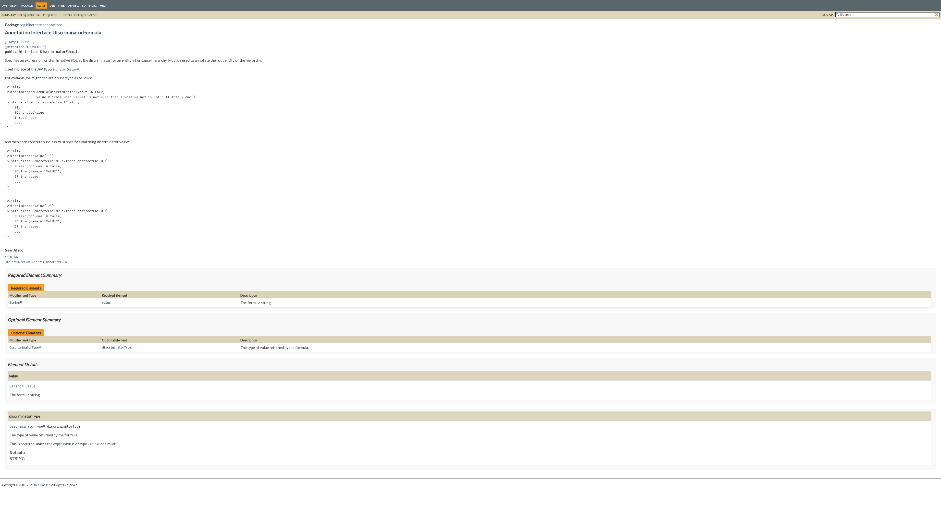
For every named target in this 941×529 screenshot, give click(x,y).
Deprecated (77, 5)
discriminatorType (116, 347)
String (15, 302)
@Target (12, 42)
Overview (9, 5)
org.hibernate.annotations (41, 25)
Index (92, 5)
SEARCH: (828, 14)
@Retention (15, 47)
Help (103, 5)
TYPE (27, 42)
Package (26, 5)
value (106, 302)
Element (90, 15)
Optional (33, 15)
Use (52, 5)
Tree (61, 5)
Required (50, 15)
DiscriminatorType (24, 347)
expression (62, 444)
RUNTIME (35, 47)
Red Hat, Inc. (42, 485)
